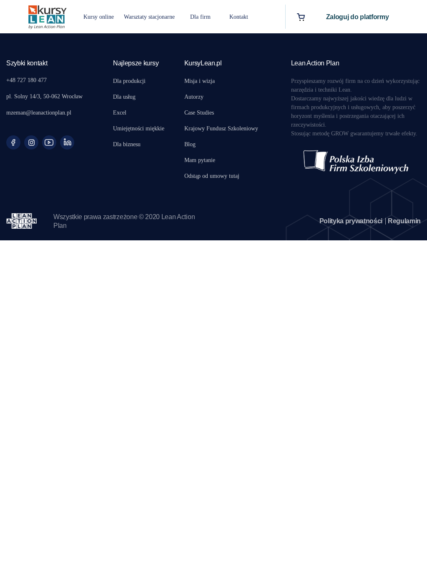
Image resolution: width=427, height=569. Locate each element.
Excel (119, 113)
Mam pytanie (199, 160)
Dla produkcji (129, 81)
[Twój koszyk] (301, 17)
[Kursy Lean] (47, 16)
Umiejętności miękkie (138, 128)
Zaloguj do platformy (357, 16)
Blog (190, 144)
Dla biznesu (127, 144)
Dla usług (124, 97)
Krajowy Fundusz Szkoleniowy (221, 128)
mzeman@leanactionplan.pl (38, 113)
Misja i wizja (199, 81)
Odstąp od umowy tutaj (211, 176)
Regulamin (404, 221)
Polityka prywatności (351, 221)
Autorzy (193, 97)
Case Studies (199, 113)
